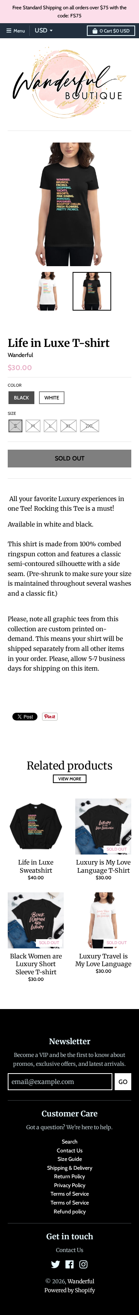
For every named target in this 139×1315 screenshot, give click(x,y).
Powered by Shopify (69, 1290)
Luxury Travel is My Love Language (103, 960)
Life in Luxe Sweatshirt (35, 866)
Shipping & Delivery (69, 1167)
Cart (115, 31)
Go (123, 1082)
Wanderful (20, 355)
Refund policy (70, 1211)
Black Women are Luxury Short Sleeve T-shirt (36, 964)
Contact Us (70, 1150)
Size (12, 413)
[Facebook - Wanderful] (69, 1264)
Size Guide (70, 1158)
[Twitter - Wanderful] (55, 1264)
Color (15, 385)
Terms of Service (70, 1193)
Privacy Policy (69, 1185)
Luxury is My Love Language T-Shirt (103, 866)
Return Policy (69, 1176)
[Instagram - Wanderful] (83, 1264)
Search (70, 1141)
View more (69, 779)
